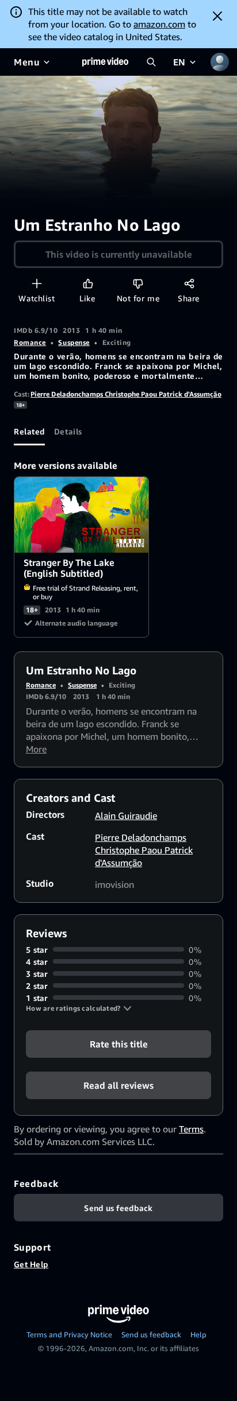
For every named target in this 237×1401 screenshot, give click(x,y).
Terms (191, 1129)
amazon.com (159, 24)
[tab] (29, 431)
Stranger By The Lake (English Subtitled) (82, 515)
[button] (79, 1008)
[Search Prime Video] (151, 62)
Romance (30, 342)
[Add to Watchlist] (36, 283)
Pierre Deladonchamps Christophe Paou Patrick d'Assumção (125, 394)
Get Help (31, 1264)
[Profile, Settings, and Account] (219, 62)
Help (198, 1334)
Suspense (73, 342)
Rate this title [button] (119, 1043)
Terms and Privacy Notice (69, 1334)
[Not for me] (138, 283)
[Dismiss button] (217, 16)
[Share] (189, 283)
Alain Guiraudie (126, 815)
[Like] (88, 283)
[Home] (105, 62)
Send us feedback (151, 1334)
